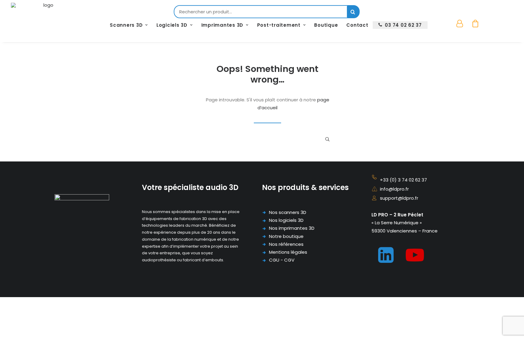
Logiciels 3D (171, 25)
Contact (357, 25)
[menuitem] (129, 25)
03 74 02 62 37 (403, 25)
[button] (327, 139)
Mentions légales (288, 252)
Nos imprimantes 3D (291, 228)
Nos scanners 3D (287, 212)
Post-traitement (279, 25)
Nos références (286, 244)
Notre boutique (286, 236)
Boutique (326, 25)
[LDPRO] (46, 15)
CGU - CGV (281, 260)
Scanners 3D (126, 25)
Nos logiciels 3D (286, 220)
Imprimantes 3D (222, 25)
